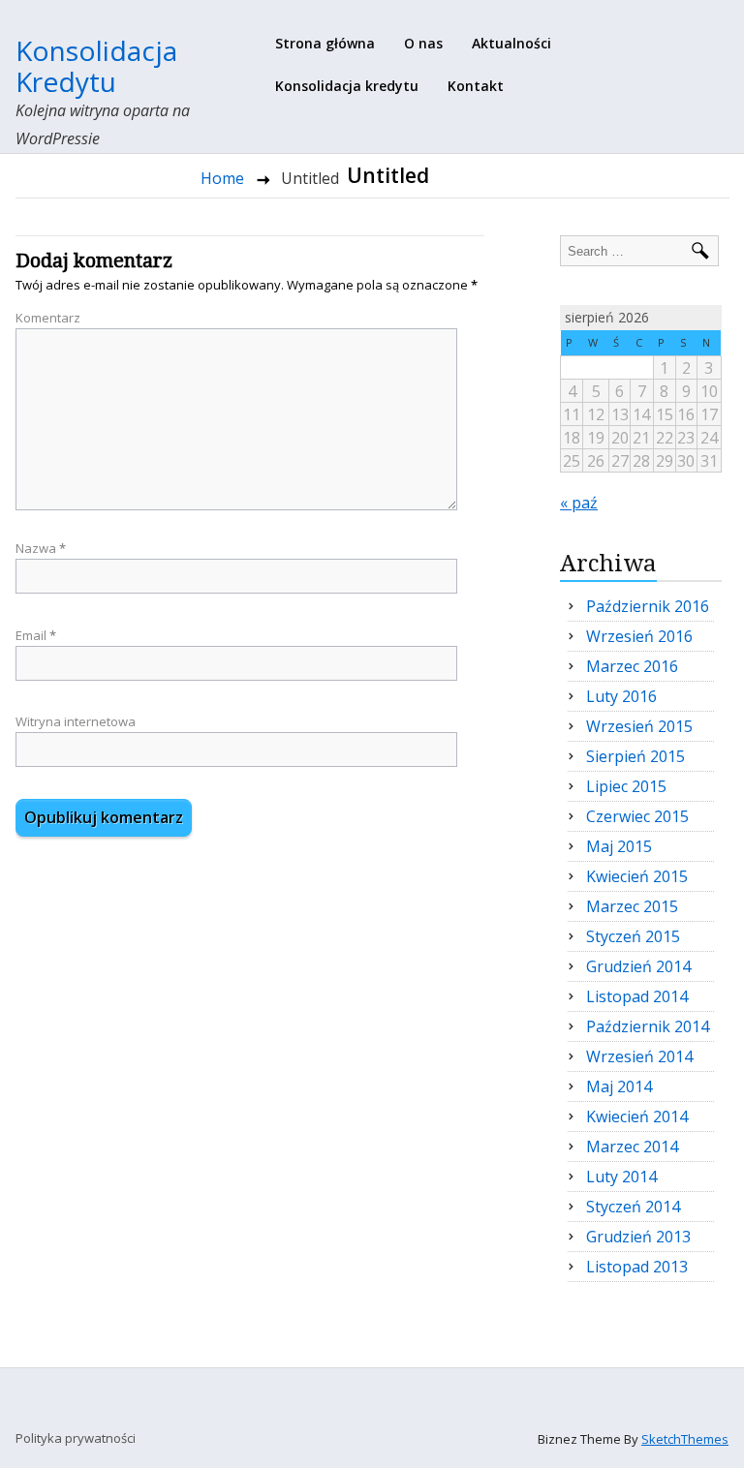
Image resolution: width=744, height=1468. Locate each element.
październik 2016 (647, 606)
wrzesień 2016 (639, 636)
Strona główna (325, 43)
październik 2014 (647, 1026)
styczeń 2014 (633, 1206)
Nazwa (41, 548)
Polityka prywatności (76, 1438)
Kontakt (476, 85)
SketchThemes (684, 1439)
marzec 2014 (632, 1146)
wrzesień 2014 (639, 1056)
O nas (423, 43)
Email (36, 635)
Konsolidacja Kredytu (96, 66)
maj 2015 (619, 846)
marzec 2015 (632, 906)
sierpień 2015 (635, 756)
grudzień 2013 (638, 1236)
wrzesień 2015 (639, 726)
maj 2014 (619, 1086)
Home (222, 178)
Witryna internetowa (76, 721)
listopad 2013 (637, 1266)
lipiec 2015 (626, 786)
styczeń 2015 (633, 936)
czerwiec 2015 (637, 816)
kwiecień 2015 (637, 876)
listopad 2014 (637, 996)
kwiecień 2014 (637, 1116)
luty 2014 (621, 1176)
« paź (579, 502)
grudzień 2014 (638, 966)
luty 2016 (621, 696)
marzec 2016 (632, 666)
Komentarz (48, 317)
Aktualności (511, 43)
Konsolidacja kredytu (346, 85)
